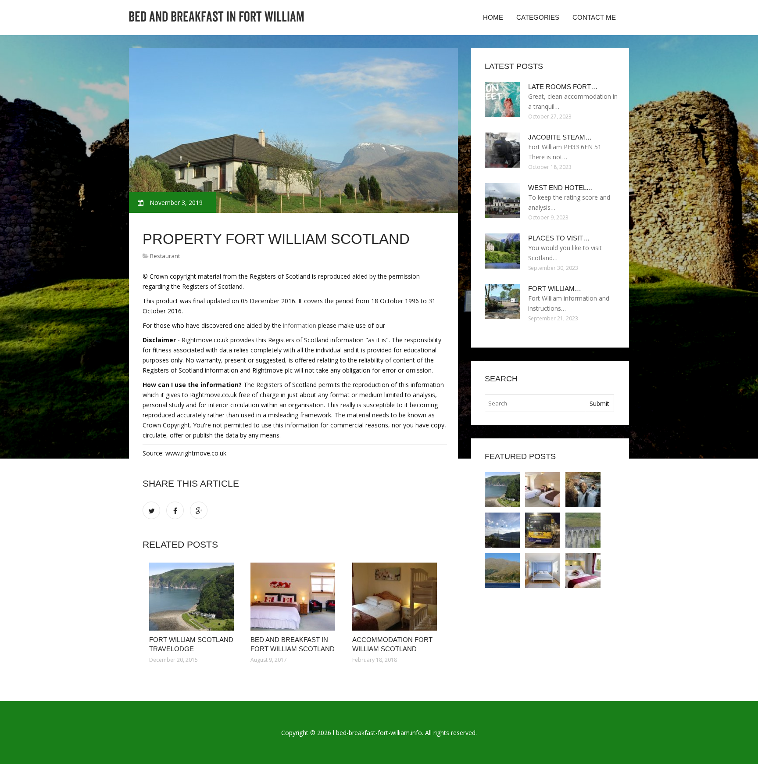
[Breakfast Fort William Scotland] (583, 530)
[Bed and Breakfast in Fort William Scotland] (294, 597)
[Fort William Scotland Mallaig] (502, 570)
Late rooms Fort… (562, 86)
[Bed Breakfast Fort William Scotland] (502, 530)
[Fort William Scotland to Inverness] (542, 530)
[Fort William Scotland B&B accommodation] (583, 570)
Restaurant (165, 256)
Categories (537, 17)
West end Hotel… (560, 187)
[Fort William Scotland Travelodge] (193, 597)
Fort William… (554, 288)
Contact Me (594, 17)
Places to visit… (559, 238)
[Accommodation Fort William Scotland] (396, 597)
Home (493, 17)
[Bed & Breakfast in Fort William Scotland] (542, 570)
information (299, 325)
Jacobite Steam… (560, 137)
